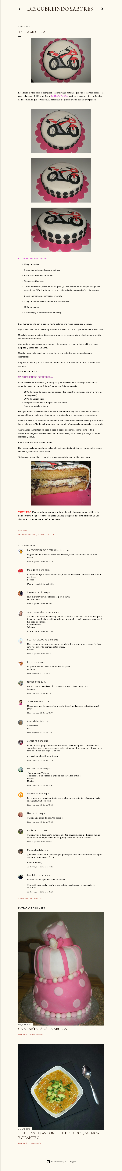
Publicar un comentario (31, 898)
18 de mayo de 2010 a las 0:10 (39, 673)
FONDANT (31, 534)
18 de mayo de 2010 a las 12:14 (39, 732)
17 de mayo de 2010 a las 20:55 (40, 604)
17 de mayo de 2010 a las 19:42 (40, 561)
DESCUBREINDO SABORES (60, 8)
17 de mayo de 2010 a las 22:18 (40, 631)
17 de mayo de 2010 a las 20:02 (40, 584)
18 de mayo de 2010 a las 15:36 (40, 760)
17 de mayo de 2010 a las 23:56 (40, 654)
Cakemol (31, 592)
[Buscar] (102, 8)
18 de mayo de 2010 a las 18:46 (40, 785)
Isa (28, 662)
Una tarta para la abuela (42, 1028)
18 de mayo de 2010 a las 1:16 (39, 693)
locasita (31, 701)
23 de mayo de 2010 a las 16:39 (40, 867)
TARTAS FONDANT (45, 534)
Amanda (31, 721)
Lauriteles (32, 875)
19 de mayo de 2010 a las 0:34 (39, 842)
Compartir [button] (22, 530)
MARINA (31, 768)
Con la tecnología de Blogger (63, 1162)
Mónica (31, 850)
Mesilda (31, 570)
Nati (29, 813)
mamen (31, 793)
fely (29, 681)
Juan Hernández (35, 612)
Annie (30, 830)
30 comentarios (36, 1034)
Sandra (30, 741)
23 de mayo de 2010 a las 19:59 (40, 892)
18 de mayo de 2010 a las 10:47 (40, 713)
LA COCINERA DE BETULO (41, 550)
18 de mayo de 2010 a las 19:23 (40, 805)
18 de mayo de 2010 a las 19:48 (40, 822)
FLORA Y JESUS (35, 639)
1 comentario (35, 1143)
